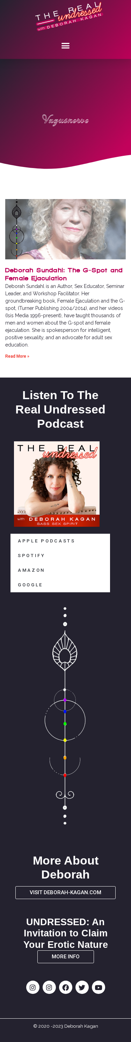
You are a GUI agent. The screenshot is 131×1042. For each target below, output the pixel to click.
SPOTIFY (31, 555)
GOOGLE (30, 584)
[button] (65, 45)
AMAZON (31, 570)
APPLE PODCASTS (46, 540)
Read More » (17, 356)
